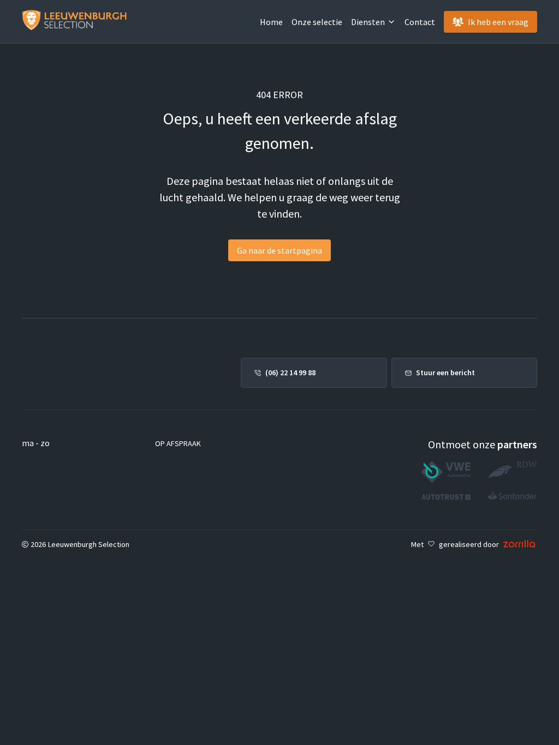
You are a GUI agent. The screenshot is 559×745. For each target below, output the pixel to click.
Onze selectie (317, 21)
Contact (420, 21)
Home (271, 21)
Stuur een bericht (445, 372)
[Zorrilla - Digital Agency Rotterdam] (519, 544)
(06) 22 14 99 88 (290, 372)
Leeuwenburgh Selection (88, 544)
